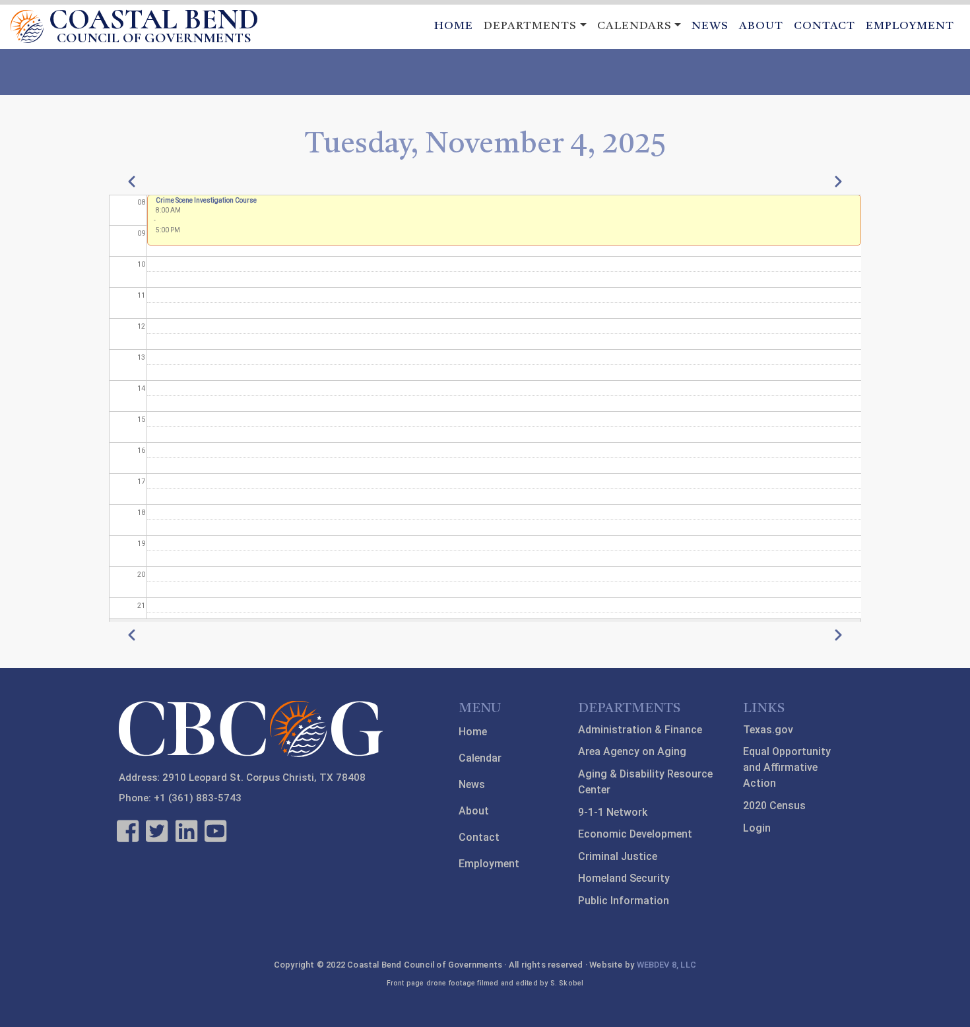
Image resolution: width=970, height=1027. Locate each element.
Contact (824, 26)
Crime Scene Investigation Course (206, 200)
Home (453, 26)
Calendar (480, 758)
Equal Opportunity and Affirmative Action (787, 767)
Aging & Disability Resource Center (645, 782)
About (761, 26)
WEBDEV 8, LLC (667, 965)
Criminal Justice (617, 856)
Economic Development (635, 834)
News (710, 26)
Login (757, 828)
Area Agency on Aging (632, 751)
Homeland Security (624, 878)
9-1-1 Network (612, 812)
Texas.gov (768, 729)
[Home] (27, 26)
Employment (910, 26)
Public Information (623, 900)
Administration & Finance (640, 729)
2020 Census (774, 805)
